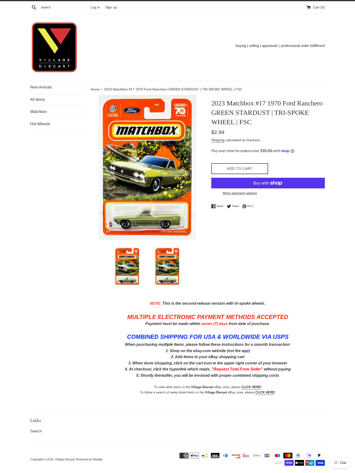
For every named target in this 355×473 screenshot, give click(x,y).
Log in (95, 7)
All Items (37, 99)
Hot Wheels (40, 124)
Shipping (218, 140)
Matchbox (38, 112)
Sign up (111, 7)
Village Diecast (65, 459)
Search (36, 431)
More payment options (240, 193)
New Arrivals (41, 87)
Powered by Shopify (89, 459)
